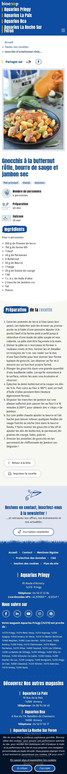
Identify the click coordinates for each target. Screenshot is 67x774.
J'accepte (44, 768)
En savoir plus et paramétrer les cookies (33, 760)
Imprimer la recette (25, 473)
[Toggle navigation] (63, 31)
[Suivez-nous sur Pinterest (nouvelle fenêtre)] (51, 614)
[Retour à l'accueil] (15, 4)
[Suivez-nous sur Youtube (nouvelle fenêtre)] (28, 614)
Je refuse (22, 768)
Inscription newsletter (36, 531)
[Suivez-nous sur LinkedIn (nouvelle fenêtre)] (17, 614)
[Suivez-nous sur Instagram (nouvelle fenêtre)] (40, 614)
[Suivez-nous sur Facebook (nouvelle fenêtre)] (6, 614)
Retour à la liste (21, 462)
